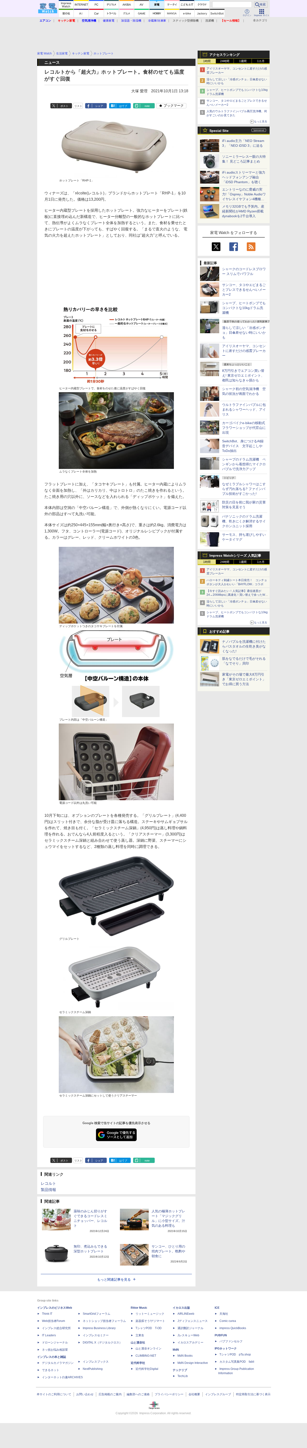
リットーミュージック (150, 1313)
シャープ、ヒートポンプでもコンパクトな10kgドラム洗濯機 (244, 308)
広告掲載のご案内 (110, 1394)
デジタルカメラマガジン (58, 1363)
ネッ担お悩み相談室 (55, 1349)
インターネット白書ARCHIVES (62, 1377)
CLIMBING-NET (146, 1355)
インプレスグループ (218, 1394)
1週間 (243, 61)
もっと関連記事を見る (114, 1279)
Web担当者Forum (53, 1321)
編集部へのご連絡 (138, 1394)
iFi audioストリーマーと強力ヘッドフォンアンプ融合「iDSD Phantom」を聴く (243, 177)
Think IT (47, 1313)
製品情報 (48, 1190)
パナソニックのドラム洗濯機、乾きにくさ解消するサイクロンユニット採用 (244, 521)
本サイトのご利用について (54, 1394)
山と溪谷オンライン (148, 1348)
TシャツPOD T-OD (149, 1328)
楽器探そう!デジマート (150, 1321)
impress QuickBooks (232, 1328)
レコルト (48, 1183)
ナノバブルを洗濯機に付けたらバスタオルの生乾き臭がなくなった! (244, 646)
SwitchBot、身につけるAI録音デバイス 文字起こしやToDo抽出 (243, 446)
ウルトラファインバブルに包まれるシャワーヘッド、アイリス (244, 409)
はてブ (123, 106)
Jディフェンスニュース (192, 1321)
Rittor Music (139, 1307)
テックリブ (180, 1370)
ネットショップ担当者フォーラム (104, 1321)
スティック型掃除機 (186, 20)
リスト (78, 106)
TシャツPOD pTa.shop (235, 1354)
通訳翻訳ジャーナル (190, 1328)
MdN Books (185, 1355)
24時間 (224, 61)
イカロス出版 (181, 1307)
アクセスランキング (224, 55)
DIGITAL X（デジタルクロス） (102, 1342)
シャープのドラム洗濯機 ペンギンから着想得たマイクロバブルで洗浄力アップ (244, 464)
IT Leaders (49, 1335)
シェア (99, 106)
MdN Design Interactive (192, 1363)
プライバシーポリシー (169, 1394)
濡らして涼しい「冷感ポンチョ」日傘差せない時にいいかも (244, 332)
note (147, 106)
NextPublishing (93, 1369)
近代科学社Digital (147, 1369)
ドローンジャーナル (55, 1342)
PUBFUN (221, 1335)
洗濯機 (209, 20)
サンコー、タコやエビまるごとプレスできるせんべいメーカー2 (244, 289)
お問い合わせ (85, 1394)
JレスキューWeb (188, 1335)
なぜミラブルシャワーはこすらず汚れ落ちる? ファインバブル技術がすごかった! (244, 489)
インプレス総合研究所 (56, 1328)
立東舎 (140, 1335)
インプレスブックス (96, 1361)
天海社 (223, 1313)
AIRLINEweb (185, 1313)
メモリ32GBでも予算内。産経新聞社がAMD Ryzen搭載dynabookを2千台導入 (243, 211)
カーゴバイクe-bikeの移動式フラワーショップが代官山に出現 (244, 427)
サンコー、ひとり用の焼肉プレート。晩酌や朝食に (168, 1251)
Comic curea (227, 1321)
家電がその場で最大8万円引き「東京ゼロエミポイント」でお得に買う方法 (244, 679)
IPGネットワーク (226, 1348)
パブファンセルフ (230, 1341)
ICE (217, 1307)
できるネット (50, 1370)
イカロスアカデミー (190, 1342)
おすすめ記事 (219, 631)
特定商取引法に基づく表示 (253, 1394)
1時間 (207, 61)
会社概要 (194, 1394)
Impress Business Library (99, 1328)
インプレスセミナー (96, 1335)
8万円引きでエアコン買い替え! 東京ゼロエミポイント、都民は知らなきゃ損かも (243, 375)
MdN (176, 1349)
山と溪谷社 (138, 1342)
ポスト (64, 106)
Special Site (219, 131)
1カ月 (261, 61)
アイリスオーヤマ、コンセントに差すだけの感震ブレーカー (244, 350)
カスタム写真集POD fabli (236, 1361)
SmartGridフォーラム (96, 1313)
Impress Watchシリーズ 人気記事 (235, 555)
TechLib (182, 1376)
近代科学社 (138, 1363)
